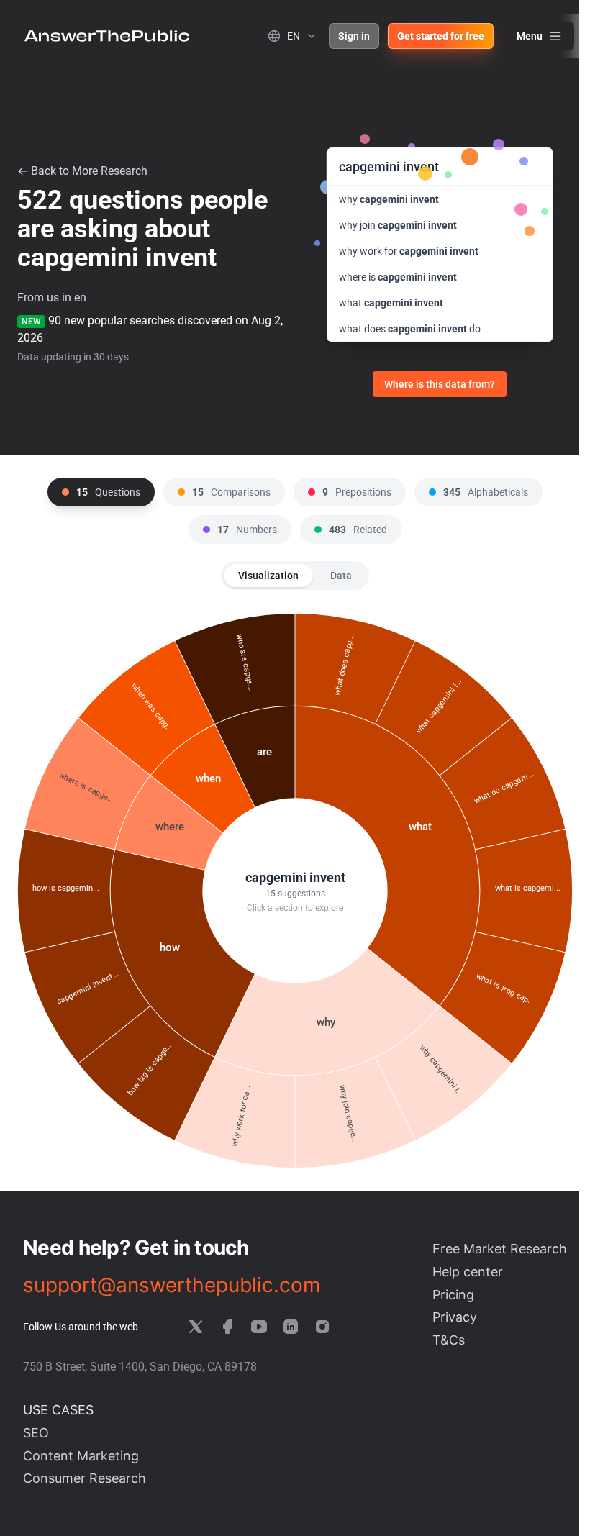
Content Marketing (81, 1455)
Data (341, 575)
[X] (195, 1326)
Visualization (268, 575)
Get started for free (440, 36)
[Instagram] (322, 1326)
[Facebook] (227, 1326)
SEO (36, 1432)
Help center (467, 1271)
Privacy (454, 1316)
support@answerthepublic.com (171, 1285)
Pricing (453, 1294)
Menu (530, 36)
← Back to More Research (82, 171)
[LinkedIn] (290, 1326)
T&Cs (448, 1340)
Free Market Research (499, 1248)
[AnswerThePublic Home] (106, 36)
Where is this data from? (439, 384)
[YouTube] (259, 1326)
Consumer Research (84, 1478)
